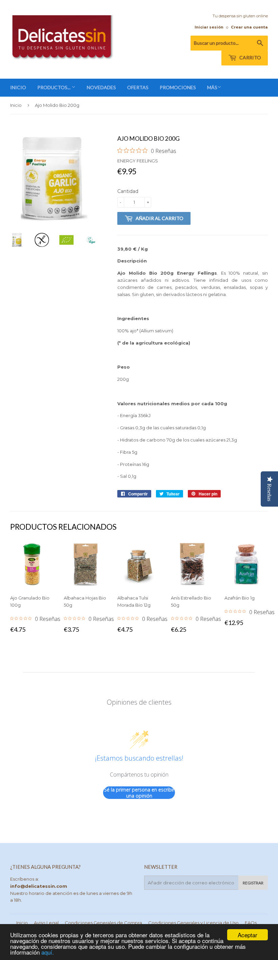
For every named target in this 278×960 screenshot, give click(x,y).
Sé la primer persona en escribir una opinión (139, 792)
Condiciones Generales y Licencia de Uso (193, 922)
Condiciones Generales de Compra (103, 922)
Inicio (16, 105)
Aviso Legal (46, 922)
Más (212, 87)
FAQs (251, 922)
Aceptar (247, 934)
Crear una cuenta (249, 27)
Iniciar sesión (209, 27)
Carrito (249, 57)
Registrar (253, 882)
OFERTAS (137, 87)
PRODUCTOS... (54, 87)
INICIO (18, 87)
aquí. (47, 952)
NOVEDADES (101, 87)
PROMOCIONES (178, 87)
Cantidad (127, 191)
